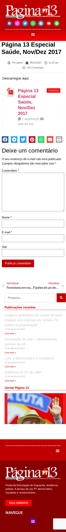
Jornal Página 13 (17, 388)
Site (4, 247)
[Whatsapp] (33, 23)
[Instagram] (17, 23)
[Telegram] (41, 23)
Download (53, 90)
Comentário (10, 170)
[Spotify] (56, 23)
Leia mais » (10, 333)
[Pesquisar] (61, 297)
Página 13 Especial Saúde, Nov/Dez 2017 (28, 102)
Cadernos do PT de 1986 (23, 372)
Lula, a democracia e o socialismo (29, 358)
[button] (33, 34)
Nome (7, 217)
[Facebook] (9, 23)
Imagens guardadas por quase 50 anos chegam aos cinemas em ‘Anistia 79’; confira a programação (33, 320)
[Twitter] (25, 23)
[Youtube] (49, 23)
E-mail (7, 232)
